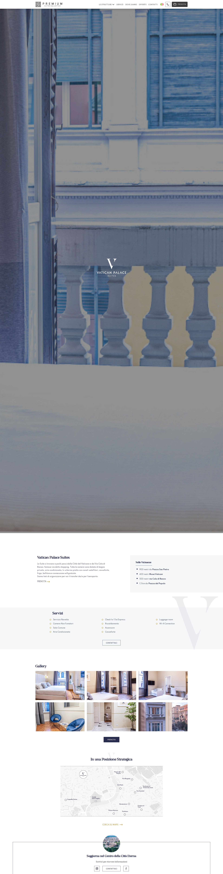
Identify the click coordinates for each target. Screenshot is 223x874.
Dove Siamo (131, 4)
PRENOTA (42, 581)
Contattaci (111, 643)
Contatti (153, 4)
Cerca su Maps (110, 825)
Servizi (119, 4)
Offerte (143, 4)
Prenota (111, 740)
